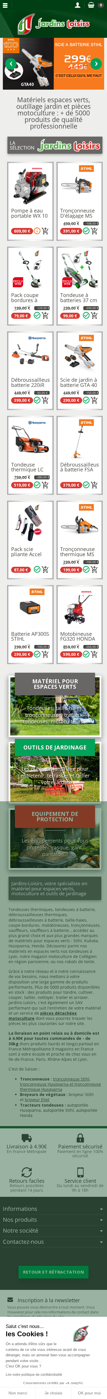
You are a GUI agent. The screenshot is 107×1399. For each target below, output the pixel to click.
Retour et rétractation (53, 1272)
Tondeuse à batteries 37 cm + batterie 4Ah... (79, 300)
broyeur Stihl (81, 1094)
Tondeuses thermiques (31, 909)
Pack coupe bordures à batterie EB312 (28, 300)
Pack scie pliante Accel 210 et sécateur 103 (29, 557)
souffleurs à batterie (49, 930)
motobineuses (55, 925)
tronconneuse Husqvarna (44, 1084)
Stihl (77, 940)
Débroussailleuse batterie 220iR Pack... (32, 384)
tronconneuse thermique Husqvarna (60, 1086)
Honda (38, 946)
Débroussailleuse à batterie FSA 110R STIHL (81, 469)
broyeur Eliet (37, 1099)
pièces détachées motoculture (43, 1015)
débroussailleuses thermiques (38, 914)
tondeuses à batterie (75, 909)
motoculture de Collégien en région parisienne (53, 959)
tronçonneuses (85, 925)
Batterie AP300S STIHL (30, 636)
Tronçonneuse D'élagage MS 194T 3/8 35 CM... (77, 218)
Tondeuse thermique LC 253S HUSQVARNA (27, 472)
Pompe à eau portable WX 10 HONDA (29, 215)
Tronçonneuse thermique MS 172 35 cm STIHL (77, 557)
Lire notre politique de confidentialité (34, 1375)
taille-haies (75, 920)
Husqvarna (19, 946)
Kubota (91, 940)
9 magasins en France (73, 1049)
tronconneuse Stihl (71, 1079)
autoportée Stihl (58, 1110)
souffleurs (18, 930)
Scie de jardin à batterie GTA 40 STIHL (78, 384)
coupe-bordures (24, 925)
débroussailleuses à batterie (36, 920)
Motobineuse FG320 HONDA (77, 636)
